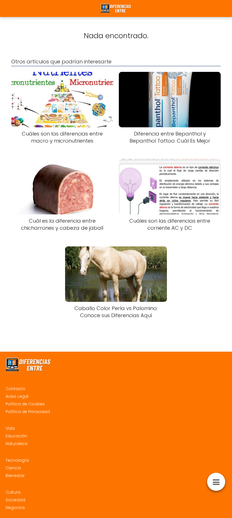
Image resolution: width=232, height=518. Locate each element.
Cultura (13, 492)
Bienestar (15, 475)
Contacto (15, 389)
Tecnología (17, 460)
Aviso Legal (17, 396)
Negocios (15, 507)
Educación (16, 436)
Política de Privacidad (28, 411)
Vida (10, 428)
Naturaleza (16, 443)
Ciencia (13, 468)
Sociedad (15, 500)
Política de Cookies (25, 404)
